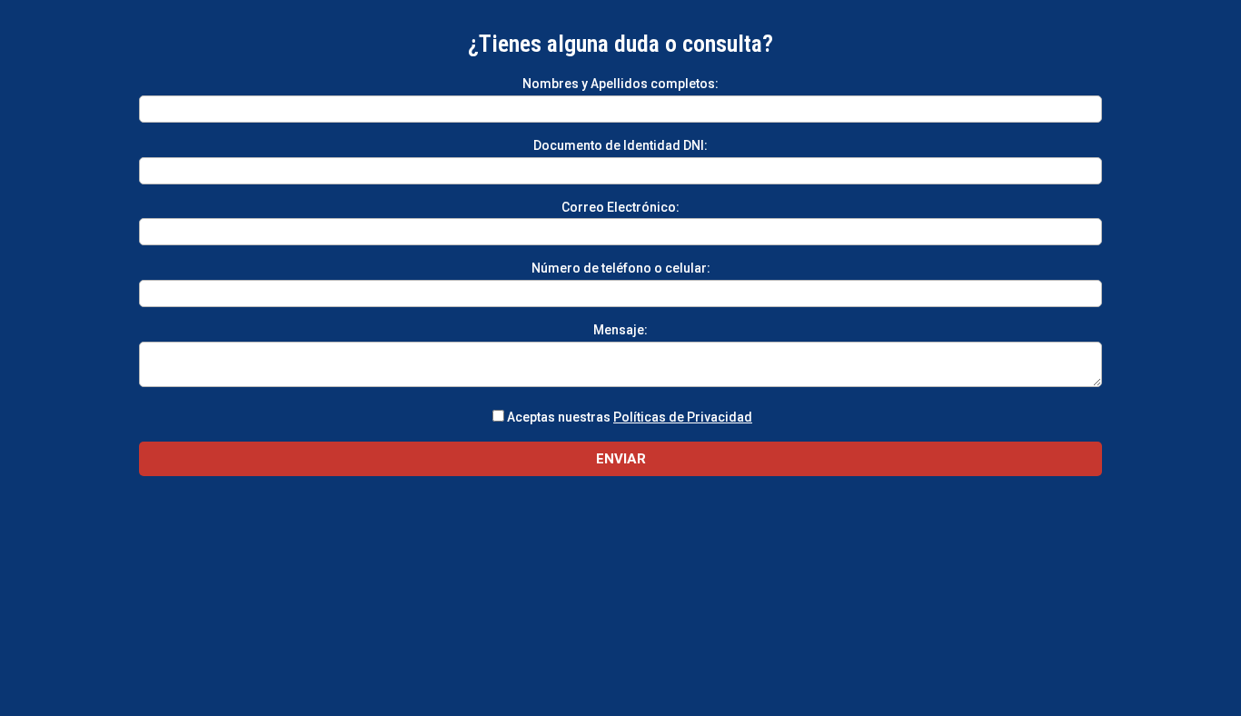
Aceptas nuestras (629, 417)
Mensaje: (620, 330)
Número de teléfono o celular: (620, 268)
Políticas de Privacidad (682, 417)
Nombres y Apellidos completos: (620, 83)
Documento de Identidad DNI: (620, 145)
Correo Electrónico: (620, 207)
